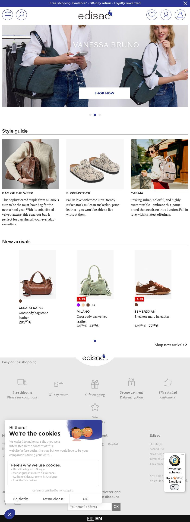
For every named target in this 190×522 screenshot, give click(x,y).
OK (116, 506)
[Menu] (182, 455)
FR (90, 518)
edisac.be (161, 480)
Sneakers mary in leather (152, 316)
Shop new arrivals (169, 344)
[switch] (174, 487)
